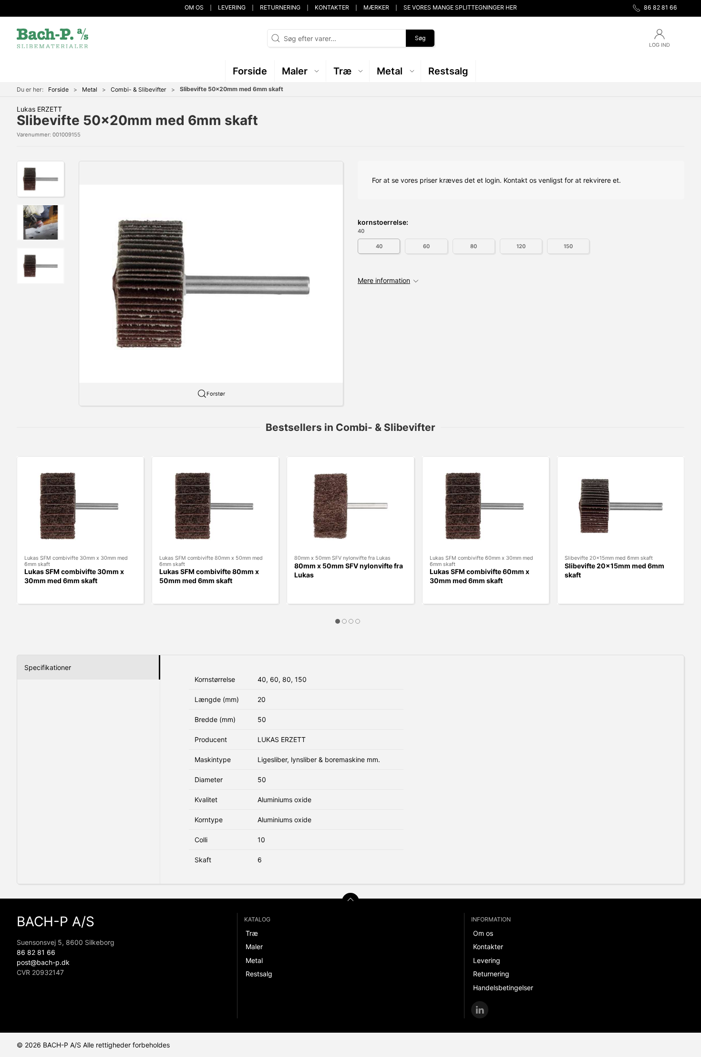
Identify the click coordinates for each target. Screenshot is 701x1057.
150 (568, 246)
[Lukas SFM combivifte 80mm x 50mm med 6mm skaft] (215, 506)
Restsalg (259, 974)
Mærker (376, 7)
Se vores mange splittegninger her (460, 7)
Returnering (280, 7)
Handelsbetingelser (503, 988)
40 (379, 246)
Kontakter (332, 7)
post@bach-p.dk (43, 962)
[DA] (52, 38)
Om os (194, 7)
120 (521, 246)
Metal (89, 89)
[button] (300, 71)
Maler (254, 946)
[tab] (337, 621)
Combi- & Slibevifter (138, 89)
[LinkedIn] (479, 1009)
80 (473, 246)
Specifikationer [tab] (47, 667)
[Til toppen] (350, 901)
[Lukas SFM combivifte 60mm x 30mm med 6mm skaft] (486, 506)
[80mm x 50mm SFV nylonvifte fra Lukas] (350, 506)
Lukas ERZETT (39, 109)
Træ (252, 933)
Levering (232, 7)
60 (426, 246)
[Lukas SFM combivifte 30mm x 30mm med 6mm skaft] (80, 506)
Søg (420, 38)
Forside (58, 89)
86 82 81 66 (36, 952)
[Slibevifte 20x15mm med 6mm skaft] (621, 506)
